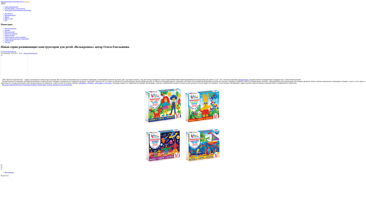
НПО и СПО (9, 18)
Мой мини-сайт (10, 32)
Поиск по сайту (10, 35)
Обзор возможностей (11, 7)
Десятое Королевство (30, 53)
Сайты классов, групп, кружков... (15, 37)
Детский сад (9, 13)
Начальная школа (10, 15)
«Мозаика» (82, 83)
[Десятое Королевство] (8, 51)
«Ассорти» (108, 83)
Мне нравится (9, 172)
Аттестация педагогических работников (18, 10)
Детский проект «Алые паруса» (15, 8)
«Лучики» (90, 83)
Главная (7, 30)
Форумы (7, 42)
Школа (7, 17)
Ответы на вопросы (11, 33)
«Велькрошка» (243, 79)
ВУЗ (6, 20)
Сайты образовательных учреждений (17, 39)
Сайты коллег (9, 40)
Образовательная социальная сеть (15, 1)
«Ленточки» (99, 83)
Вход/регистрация (10, 28)
